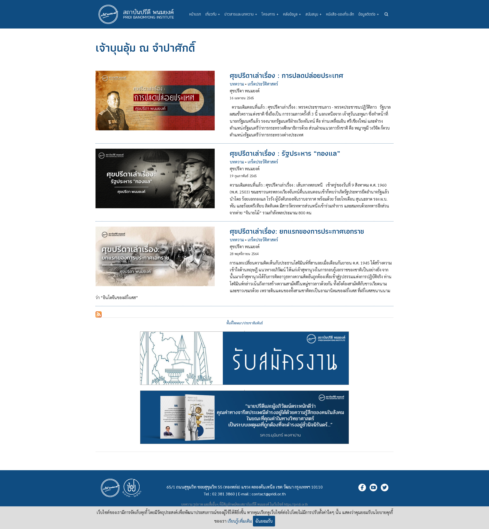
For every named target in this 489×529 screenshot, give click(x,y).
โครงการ (270, 14)
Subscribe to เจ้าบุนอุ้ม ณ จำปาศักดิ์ (99, 314)
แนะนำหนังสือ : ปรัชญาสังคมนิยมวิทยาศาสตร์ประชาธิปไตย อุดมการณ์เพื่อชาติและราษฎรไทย (244, 390)
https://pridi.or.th (296, 504)
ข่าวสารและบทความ (240, 14)
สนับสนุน (313, 14)
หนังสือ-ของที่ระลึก (340, 14)
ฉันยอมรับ (264, 521)
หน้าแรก (195, 14)
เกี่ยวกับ (212, 14)
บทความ (237, 84)
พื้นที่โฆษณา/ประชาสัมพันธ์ (244, 323)
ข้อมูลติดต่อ (368, 14)
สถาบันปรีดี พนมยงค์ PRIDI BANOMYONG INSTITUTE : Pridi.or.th (139, 14)
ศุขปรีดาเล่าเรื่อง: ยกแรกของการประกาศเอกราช (297, 231)
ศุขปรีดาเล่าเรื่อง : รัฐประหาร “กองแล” (285, 153)
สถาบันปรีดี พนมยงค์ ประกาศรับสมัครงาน (244, 358)
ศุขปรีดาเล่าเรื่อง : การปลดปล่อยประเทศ (286, 75)
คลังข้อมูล (292, 14)
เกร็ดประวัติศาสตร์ (263, 84)
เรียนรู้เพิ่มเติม (239, 521)
